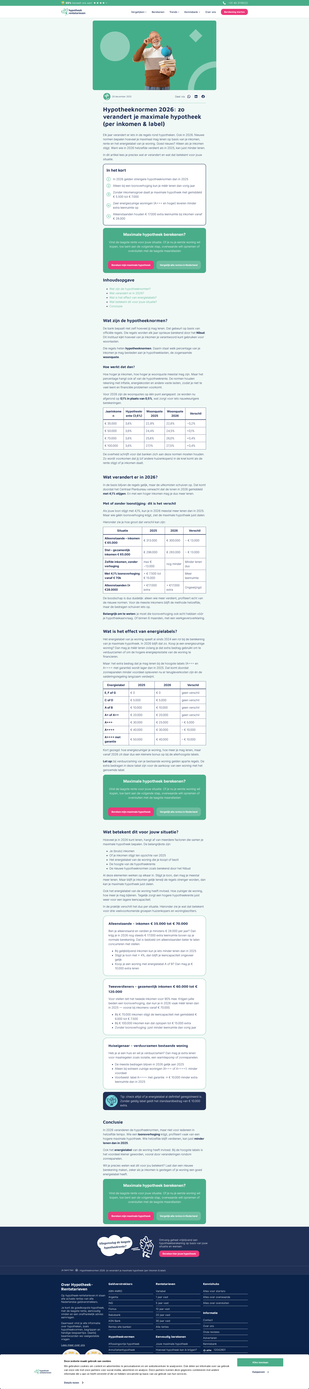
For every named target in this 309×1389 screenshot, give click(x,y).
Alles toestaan (260, 1362)
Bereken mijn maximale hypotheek (131, 265)
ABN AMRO (115, 1291)
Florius (112, 1309)
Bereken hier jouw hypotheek (179, 1253)
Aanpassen (258, 1371)
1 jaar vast (162, 1297)
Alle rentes (162, 1326)
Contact (208, 1320)
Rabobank (114, 1314)
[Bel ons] (224, 3)
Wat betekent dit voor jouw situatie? (133, 302)
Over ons (208, 1326)
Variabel (161, 1291)
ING (110, 1303)
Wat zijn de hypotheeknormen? (130, 289)
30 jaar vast (163, 1320)
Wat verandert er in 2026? (126, 293)
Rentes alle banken (119, 1326)
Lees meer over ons (73, 1345)
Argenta (113, 1297)
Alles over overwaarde (216, 1297)
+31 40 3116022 (238, 3)
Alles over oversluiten (216, 1303)
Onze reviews (211, 1332)
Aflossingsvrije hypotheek (123, 1343)
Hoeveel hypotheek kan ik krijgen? (176, 1349)
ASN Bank (114, 1320)
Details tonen (71, 1382)
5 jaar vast (162, 1303)
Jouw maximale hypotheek (172, 1343)
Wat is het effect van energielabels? (133, 297)
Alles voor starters (214, 1291)
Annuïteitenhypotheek (121, 1349)
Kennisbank (210, 1343)
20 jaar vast (163, 1314)
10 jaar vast (163, 1309)
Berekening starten (234, 12)
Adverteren (210, 1337)
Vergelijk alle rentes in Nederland (178, 265)
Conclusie (115, 306)
